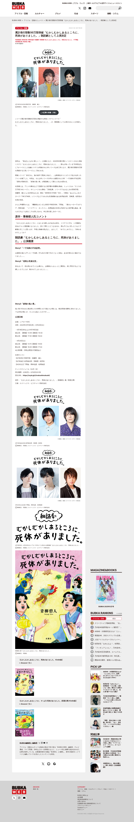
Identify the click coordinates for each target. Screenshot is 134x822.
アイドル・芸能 (21, 28)
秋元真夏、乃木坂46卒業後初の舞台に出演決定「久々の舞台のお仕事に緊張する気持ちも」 (112, 754)
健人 (30, 41)
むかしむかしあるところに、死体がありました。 (59, 40)
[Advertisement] (48, 143)
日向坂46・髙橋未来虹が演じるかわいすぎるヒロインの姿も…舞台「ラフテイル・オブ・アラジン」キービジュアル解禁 (112, 743)
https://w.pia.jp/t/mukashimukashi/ (36, 375)
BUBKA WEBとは (82, 795)
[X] (39, 743)
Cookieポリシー (82, 807)
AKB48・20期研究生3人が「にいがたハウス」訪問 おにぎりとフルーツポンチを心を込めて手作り (112, 674)
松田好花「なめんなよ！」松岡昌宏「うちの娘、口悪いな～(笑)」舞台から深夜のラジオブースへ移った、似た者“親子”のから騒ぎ (112, 687)
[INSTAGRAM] (42, 743)
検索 (120, 8)
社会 (105, 789)
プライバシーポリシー (84, 805)
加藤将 (37, 40)
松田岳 (25, 41)
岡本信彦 (31, 40)
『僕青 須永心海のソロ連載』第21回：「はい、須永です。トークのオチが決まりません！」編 (112, 723)
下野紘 (76, 40)
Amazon (24, 663)
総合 (114, 618)
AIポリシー (80, 809)
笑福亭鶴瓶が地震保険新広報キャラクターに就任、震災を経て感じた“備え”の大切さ (112, 711)
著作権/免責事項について (85, 799)
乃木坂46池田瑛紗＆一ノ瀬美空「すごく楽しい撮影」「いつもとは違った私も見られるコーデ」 (112, 699)
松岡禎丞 (18, 40)
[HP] (47, 743)
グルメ (100, 789)
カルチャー (92, 789)
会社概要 (80, 797)
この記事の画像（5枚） (48, 112)
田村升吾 (24, 40)
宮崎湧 (42, 40)
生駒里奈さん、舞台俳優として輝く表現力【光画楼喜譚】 (112, 765)
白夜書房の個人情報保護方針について (89, 803)
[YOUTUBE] (44, 743)
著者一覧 (35, 789)
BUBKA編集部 (19, 43)
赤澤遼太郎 (19, 41)
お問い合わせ (81, 801)
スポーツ (111, 789)
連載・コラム (81, 791)
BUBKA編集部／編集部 (28, 743)
